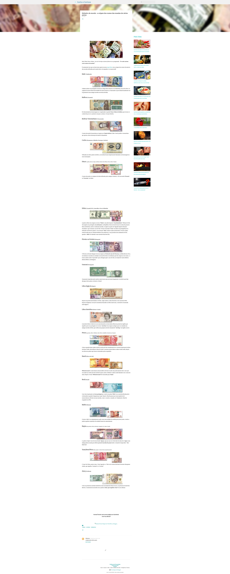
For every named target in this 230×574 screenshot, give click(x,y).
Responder (88, 542)
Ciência (83, 527)
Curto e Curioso (84, 2)
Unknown (88, 538)
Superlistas (93, 527)
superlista (109, 67)
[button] (82, 19)
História (88, 527)
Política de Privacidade (115, 564)
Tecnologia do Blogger (116, 569)
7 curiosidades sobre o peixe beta (140, 127)
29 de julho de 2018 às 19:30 (95, 538)
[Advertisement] (106, 30)
